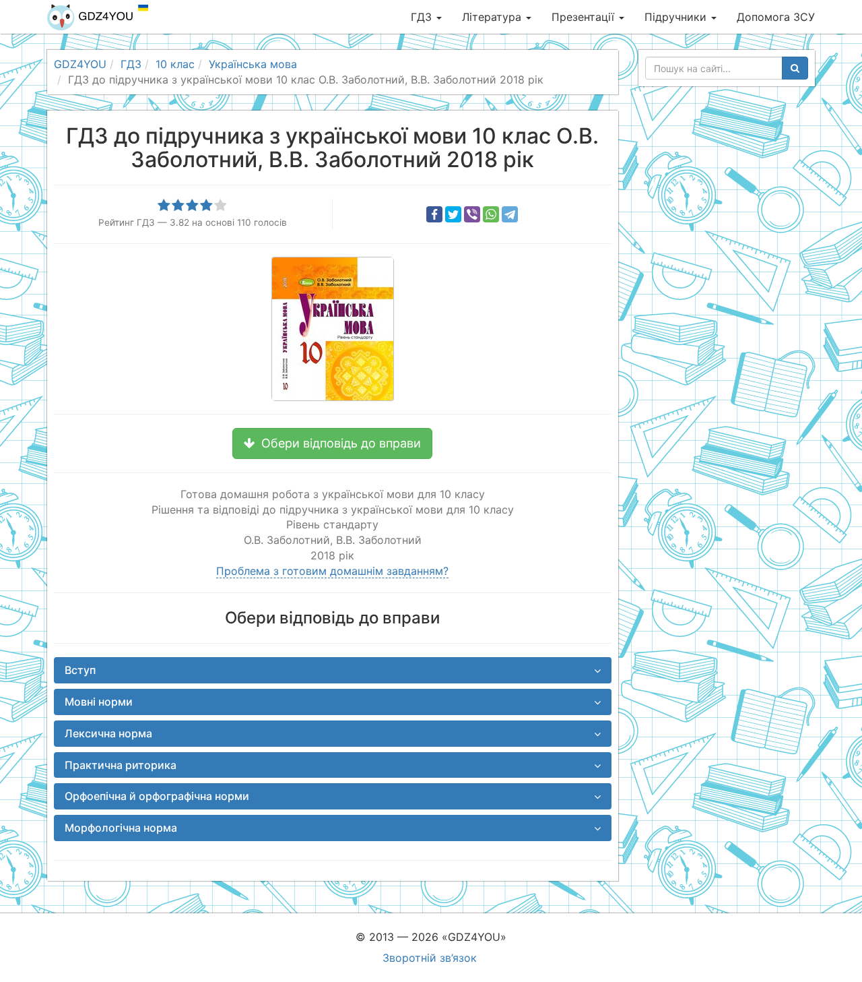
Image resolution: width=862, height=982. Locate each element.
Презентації (585, 17)
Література (493, 17)
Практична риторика (120, 765)
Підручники (677, 17)
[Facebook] (434, 214)
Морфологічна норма (121, 827)
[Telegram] (510, 214)
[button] (332, 443)
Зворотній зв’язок (430, 957)
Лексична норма (108, 733)
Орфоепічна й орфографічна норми (157, 796)
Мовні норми (99, 701)
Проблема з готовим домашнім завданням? (332, 571)
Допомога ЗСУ (776, 17)
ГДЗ (423, 17)
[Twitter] (453, 214)
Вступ (80, 670)
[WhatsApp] (491, 214)
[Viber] (472, 214)
